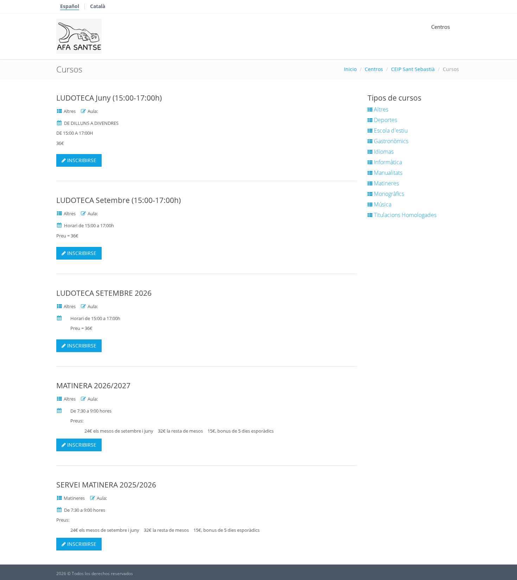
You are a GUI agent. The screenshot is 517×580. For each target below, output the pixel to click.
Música (381, 204)
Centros (440, 26)
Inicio (350, 69)
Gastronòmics (390, 141)
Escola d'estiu (390, 130)
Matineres (385, 183)
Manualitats (387, 173)
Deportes (384, 120)
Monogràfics (388, 194)
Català (97, 6)
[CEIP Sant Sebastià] (79, 36)
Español (69, 6)
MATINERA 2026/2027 (93, 385)
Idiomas (383, 151)
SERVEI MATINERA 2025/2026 (106, 485)
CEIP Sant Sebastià (413, 69)
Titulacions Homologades (404, 215)
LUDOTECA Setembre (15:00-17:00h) (118, 200)
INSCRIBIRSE (81, 160)
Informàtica (387, 162)
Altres (380, 109)
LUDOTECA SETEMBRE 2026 (104, 293)
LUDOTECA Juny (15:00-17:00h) (109, 98)
